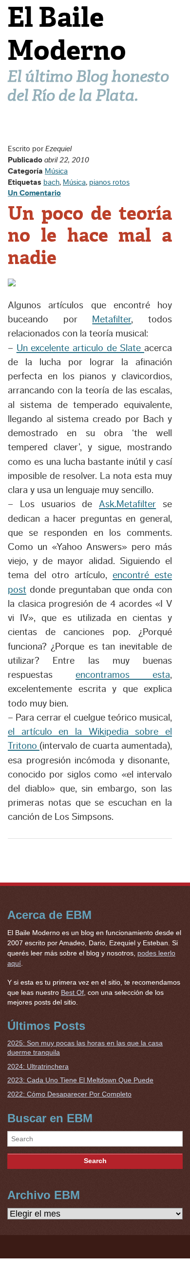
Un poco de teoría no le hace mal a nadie (90, 235)
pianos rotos (109, 182)
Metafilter (111, 319)
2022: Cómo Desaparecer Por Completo (69, 1094)
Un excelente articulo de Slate (80, 348)
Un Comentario (34, 193)
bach (51, 182)
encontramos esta (123, 675)
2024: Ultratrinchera (38, 1066)
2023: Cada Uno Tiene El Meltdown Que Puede (80, 1080)
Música (56, 171)
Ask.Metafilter (127, 504)
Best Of (72, 992)
